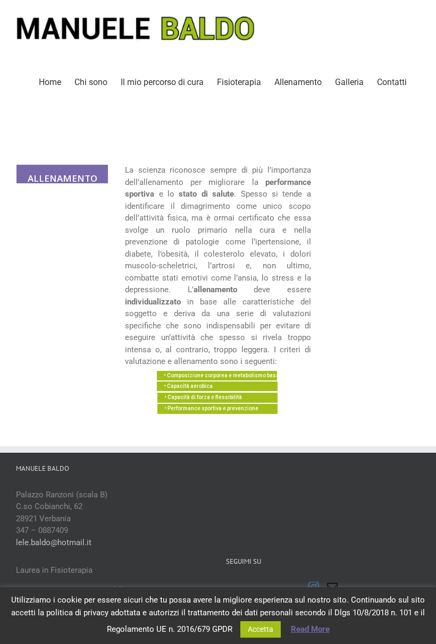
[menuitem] (50, 81)
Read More (310, 629)
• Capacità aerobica (188, 386)
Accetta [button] (260, 629)
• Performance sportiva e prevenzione (211, 408)
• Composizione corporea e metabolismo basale (220, 375)
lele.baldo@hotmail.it (53, 542)
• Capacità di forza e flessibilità (203, 397)
